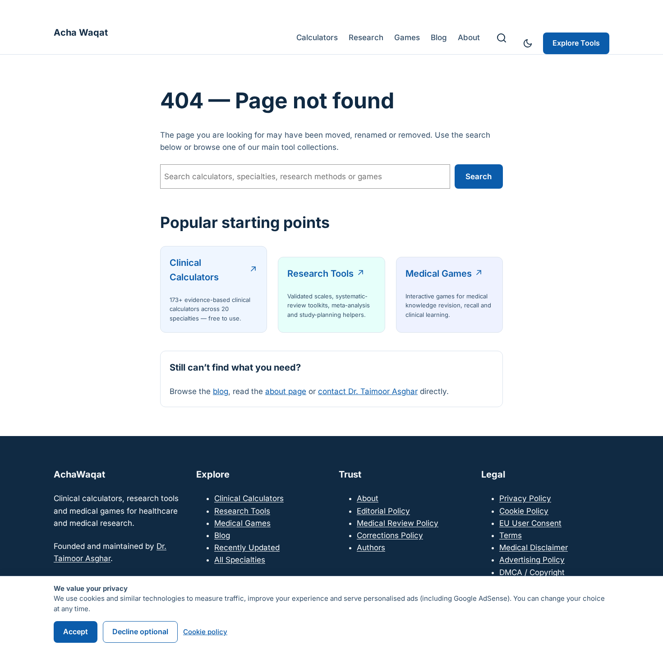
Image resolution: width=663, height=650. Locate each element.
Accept (75, 631)
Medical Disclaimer (533, 547)
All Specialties (239, 559)
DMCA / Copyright (532, 572)
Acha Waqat (81, 32)
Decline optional (140, 631)
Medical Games (438, 273)
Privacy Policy (525, 498)
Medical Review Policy (397, 523)
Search (478, 176)
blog (220, 391)
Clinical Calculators (194, 270)
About (367, 498)
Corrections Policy (390, 535)
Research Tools (320, 273)
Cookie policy (205, 631)
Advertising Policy (532, 559)
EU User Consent (530, 523)
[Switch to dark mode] (528, 43)
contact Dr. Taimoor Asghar (368, 391)
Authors (371, 547)
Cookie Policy (523, 510)
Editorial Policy (383, 510)
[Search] (501, 38)
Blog (222, 535)
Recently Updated (247, 547)
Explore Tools (576, 42)
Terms (510, 535)
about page (285, 391)
